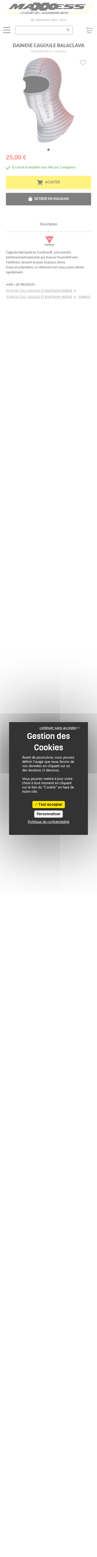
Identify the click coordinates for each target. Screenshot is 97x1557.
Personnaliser (49, 814)
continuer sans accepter (58, 728)
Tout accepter (50, 804)
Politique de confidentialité (48, 822)
